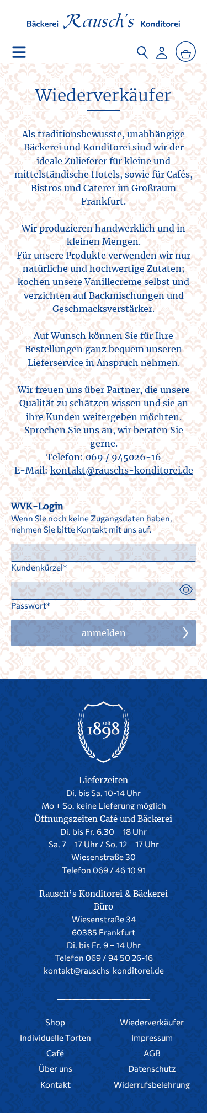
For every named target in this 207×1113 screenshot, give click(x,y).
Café (55, 1053)
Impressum (152, 1037)
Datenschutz (152, 1068)
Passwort (28, 605)
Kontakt (55, 1084)
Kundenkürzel (37, 567)
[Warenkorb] (186, 51)
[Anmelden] (161, 50)
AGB (152, 1053)
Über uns (55, 1068)
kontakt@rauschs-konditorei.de (121, 470)
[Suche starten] (142, 50)
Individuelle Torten (55, 1037)
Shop (55, 1022)
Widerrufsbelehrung (152, 1084)
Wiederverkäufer (103, 95)
